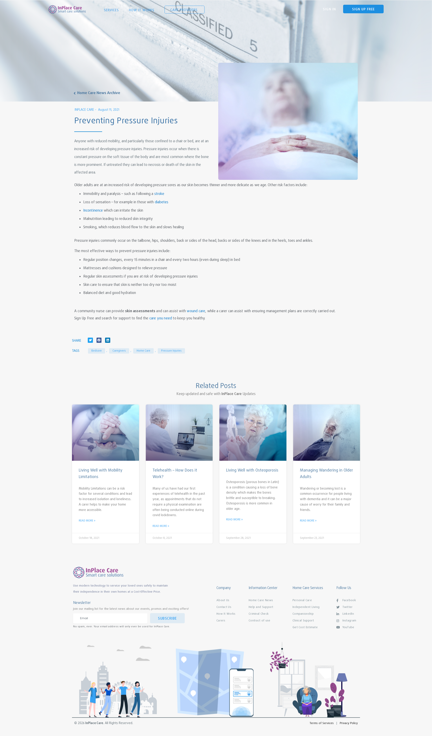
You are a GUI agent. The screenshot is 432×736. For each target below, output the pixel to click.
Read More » (87, 521)
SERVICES (112, 10)
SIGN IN (329, 9)
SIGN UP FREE (363, 9)
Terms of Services (322, 723)
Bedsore (96, 351)
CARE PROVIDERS (184, 10)
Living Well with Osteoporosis (252, 470)
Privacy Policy (349, 723)
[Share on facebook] (99, 340)
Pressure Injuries (171, 351)
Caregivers (119, 351)
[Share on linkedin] (107, 340)
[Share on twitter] (90, 340)
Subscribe (167, 618)
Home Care (143, 351)
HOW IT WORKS (142, 10)
